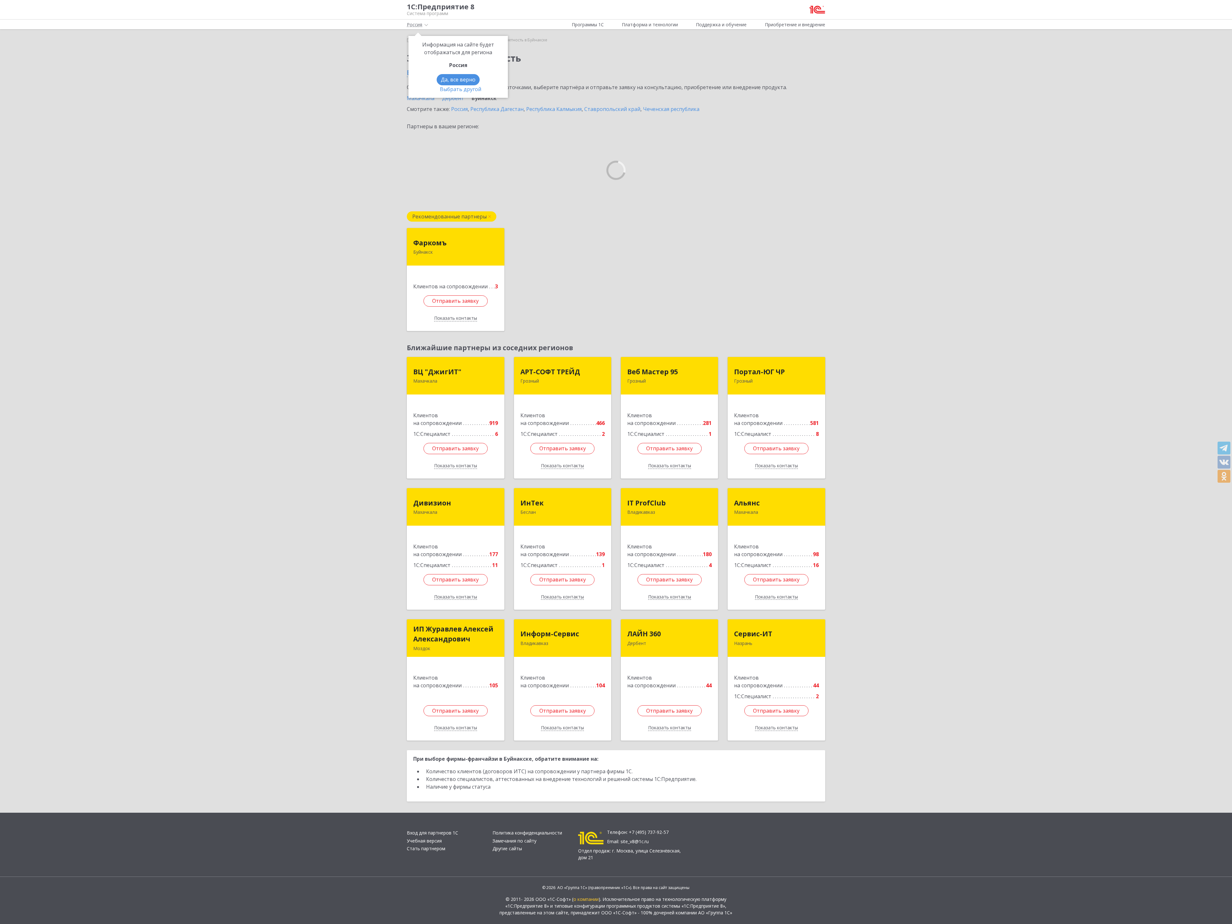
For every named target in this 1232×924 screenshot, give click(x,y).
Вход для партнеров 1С (432, 833)
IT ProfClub (646, 502)
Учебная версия (424, 841)
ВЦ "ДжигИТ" (437, 371)
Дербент (453, 98)
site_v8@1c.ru (634, 841)
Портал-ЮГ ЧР (759, 371)
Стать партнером (426, 848)
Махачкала (420, 98)
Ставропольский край (612, 109)
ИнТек (531, 502)
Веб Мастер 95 (652, 371)
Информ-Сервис (549, 633)
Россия (459, 109)
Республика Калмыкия (554, 109)
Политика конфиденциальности (527, 833)
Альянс (747, 502)
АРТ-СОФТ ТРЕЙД (550, 371)
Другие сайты (507, 848)
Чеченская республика (671, 109)
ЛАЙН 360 (644, 633)
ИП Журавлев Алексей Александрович (453, 634)
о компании (586, 899)
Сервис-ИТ (753, 633)
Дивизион (432, 502)
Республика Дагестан (497, 109)
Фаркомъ (430, 242)
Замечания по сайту (514, 841)
